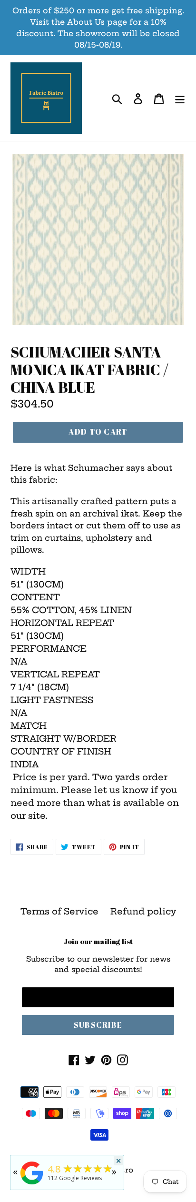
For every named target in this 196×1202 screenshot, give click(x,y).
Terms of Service (59, 911)
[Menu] (179, 98)
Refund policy (143, 911)
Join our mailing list (98, 941)
